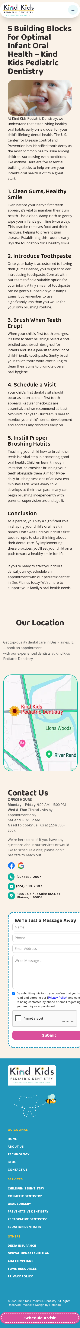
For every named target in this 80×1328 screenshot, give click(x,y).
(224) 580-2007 (29, 876)
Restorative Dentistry (27, 1219)
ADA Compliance (21, 1261)
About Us (16, 1146)
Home (12, 1139)
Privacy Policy (57, 997)
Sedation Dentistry (25, 1227)
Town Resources (22, 1268)
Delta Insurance (22, 1245)
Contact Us (18, 1169)
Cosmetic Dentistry (25, 1196)
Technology (18, 1154)
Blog (12, 1162)
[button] (73, 10)
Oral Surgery (19, 1203)
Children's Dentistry (26, 1188)
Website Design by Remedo (42, 1304)
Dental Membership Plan (28, 1253)
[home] (18, 10)
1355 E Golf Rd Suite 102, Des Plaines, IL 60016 (38, 895)
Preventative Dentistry (28, 1211)
